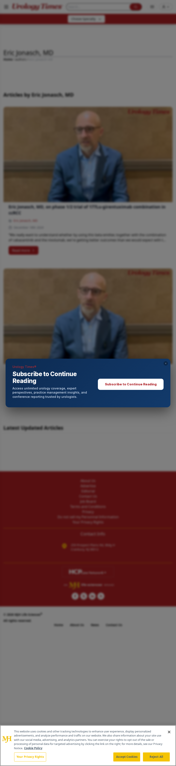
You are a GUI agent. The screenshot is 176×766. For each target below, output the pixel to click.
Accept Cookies (127, 757)
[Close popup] (166, 363)
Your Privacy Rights (30, 757)
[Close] (169, 732)
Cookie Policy (33, 748)
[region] (88, 745)
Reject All (156, 757)
